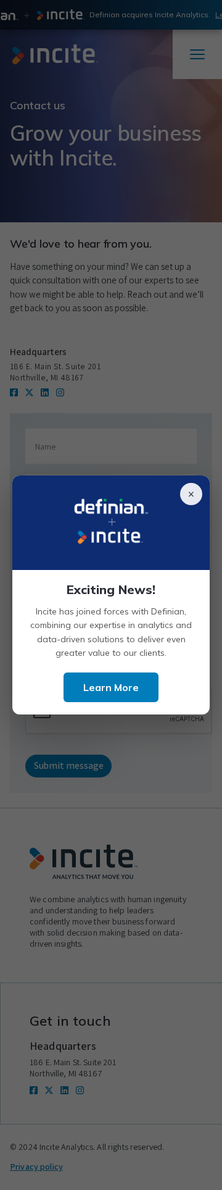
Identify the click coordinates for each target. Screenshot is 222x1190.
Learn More (111, 687)
